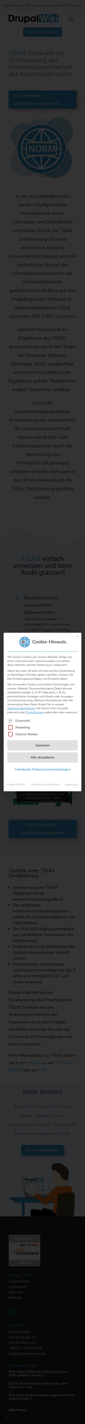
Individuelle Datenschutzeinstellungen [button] (42, 769)
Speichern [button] (42, 745)
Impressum (71, 784)
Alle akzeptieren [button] (42, 757)
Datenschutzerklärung (21, 708)
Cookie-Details (16, 784)
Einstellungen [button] (35, 712)
